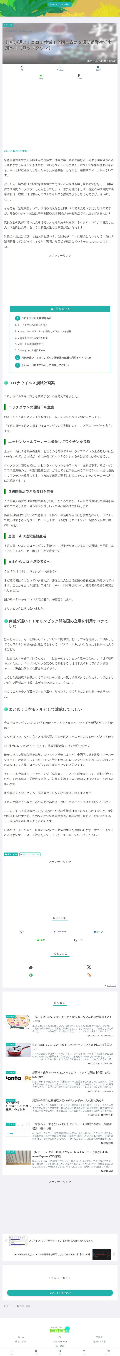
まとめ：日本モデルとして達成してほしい (45, 365)
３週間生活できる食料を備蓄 (32, 338)
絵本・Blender (60, 1341)
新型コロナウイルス (31, 854)
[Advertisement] (60, 93)
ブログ (99, 1337)
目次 (58, 308)
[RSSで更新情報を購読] (89, 975)
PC (59, 1337)
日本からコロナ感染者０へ (31, 350)
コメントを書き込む (60, 1292)
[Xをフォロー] (89, 967)
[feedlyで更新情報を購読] (30, 975)
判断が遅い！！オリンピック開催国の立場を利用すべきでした (56, 357)
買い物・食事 (99, 1341)
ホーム (21, 1337)
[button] (79, 76)
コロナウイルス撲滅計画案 (36, 318)
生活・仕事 (12, 854)
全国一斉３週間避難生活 (30, 344)
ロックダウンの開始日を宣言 (32, 325)
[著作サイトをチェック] (30, 967)
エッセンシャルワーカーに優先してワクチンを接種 (44, 331)
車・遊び (60, 1346)
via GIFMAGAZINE (16, 151)
